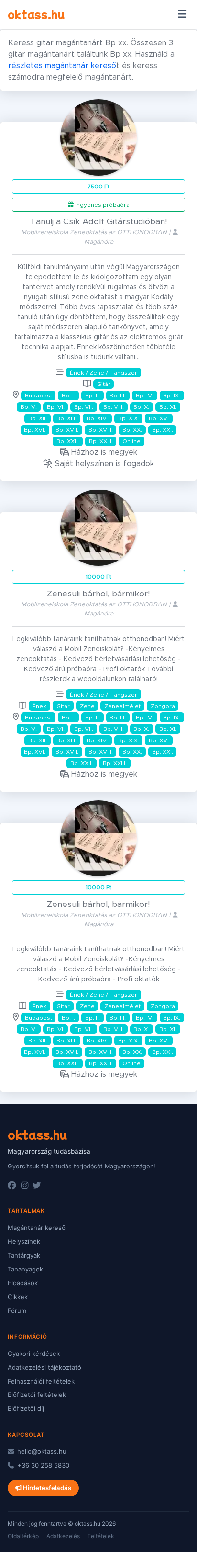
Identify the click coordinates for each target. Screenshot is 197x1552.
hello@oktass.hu (40, 1451)
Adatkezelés (63, 1536)
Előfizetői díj (26, 1408)
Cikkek (18, 1297)
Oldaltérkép (23, 1536)
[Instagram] (24, 1185)
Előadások (23, 1283)
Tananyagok (25, 1269)
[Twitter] (37, 1185)
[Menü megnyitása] (182, 14)
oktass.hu (36, 14)
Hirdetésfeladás (46, 1487)
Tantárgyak (24, 1255)
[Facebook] (12, 1185)
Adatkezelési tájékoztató (44, 1367)
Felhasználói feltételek (41, 1381)
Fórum (17, 1310)
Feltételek (101, 1536)
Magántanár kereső (37, 1227)
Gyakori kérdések (34, 1353)
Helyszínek (24, 1241)
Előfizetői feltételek (37, 1394)
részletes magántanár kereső (62, 66)
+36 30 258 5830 (42, 1465)
